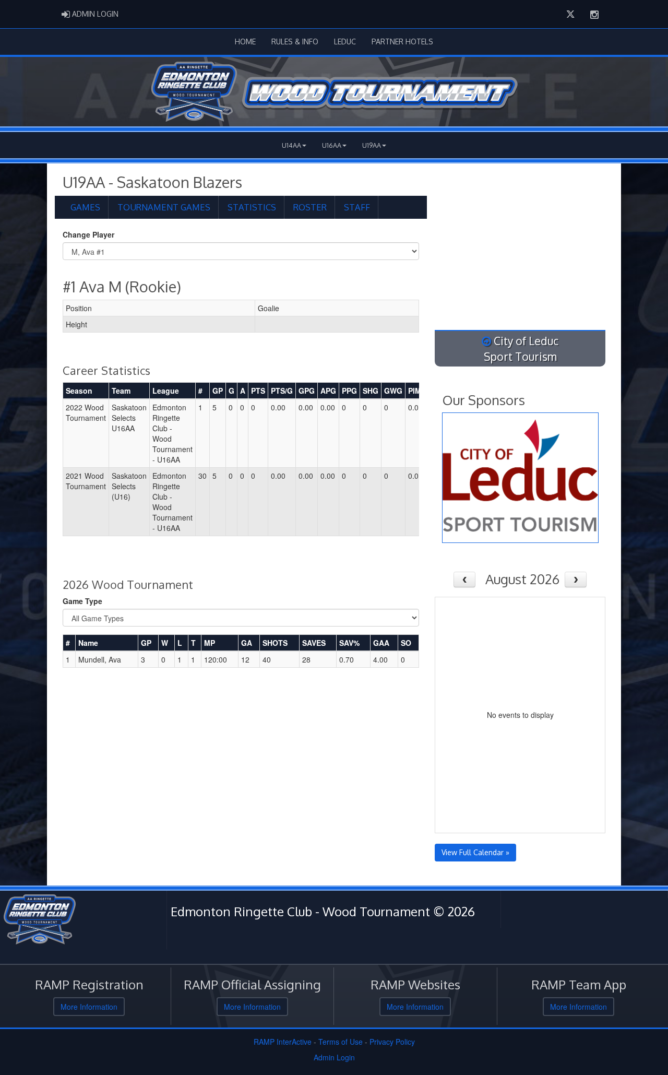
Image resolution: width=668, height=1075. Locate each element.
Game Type (82, 601)
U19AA (371, 145)
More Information (89, 1006)
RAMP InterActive (283, 1041)
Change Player (88, 234)
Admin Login (334, 1057)
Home (245, 41)
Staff (357, 207)
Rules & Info (294, 41)
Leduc (345, 41)
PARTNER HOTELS (402, 41)
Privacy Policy (392, 1041)
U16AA (331, 145)
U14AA (291, 145)
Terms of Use (340, 1041)
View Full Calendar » (475, 852)
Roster (310, 207)
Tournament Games (163, 207)
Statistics (252, 207)
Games (85, 207)
